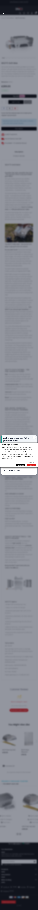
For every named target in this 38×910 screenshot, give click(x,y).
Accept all (21, 465)
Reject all (31, 465)
